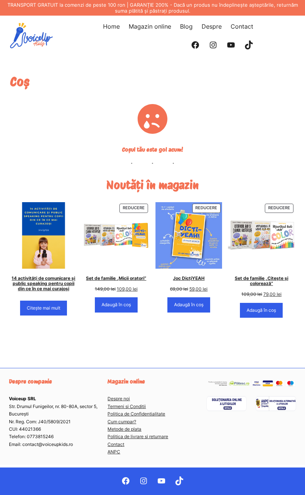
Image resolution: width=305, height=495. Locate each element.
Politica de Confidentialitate (136, 414)
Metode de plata (124, 429)
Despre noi (118, 398)
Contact (115, 444)
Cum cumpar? (121, 421)
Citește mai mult (43, 308)
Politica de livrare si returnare (137, 436)
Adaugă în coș (116, 304)
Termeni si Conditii (126, 406)
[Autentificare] (268, 36)
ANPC (113, 451)
